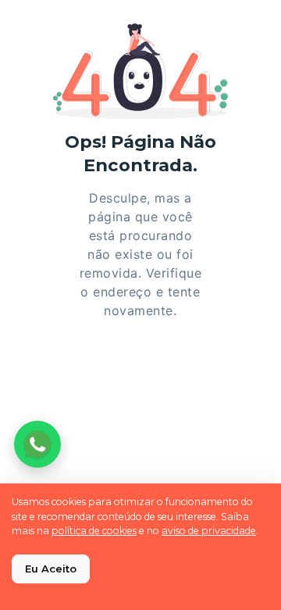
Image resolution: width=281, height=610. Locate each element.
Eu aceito (50, 568)
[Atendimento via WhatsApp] (37, 444)
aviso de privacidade (209, 530)
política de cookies (94, 530)
